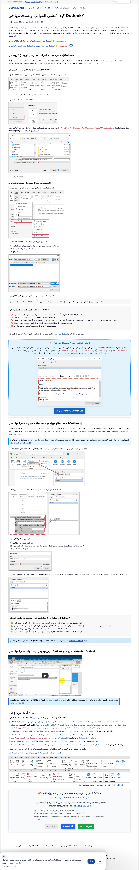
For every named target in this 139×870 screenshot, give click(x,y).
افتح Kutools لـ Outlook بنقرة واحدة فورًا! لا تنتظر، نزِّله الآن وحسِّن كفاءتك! (34, 753)
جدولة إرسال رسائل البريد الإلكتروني (114, 725)
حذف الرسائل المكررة (41, 731)
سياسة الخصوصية (70, 845)
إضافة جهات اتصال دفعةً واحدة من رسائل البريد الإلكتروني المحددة (85, 745)
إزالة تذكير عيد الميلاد (17, 745)
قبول (91, 861)
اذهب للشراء (110, 785)
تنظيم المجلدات (15, 731)
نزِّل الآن (120, 785)
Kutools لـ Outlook (61, 334)
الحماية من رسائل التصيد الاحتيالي (49, 741)
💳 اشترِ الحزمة (86, 826)
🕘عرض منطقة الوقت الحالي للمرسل (23, 741)
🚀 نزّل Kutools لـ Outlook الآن (69, 411)
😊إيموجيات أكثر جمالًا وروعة (59, 738)
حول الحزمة (51, 826)
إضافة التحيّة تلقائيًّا (73, 728)
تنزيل (39, 8)
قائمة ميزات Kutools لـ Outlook (90, 785)
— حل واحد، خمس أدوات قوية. (33, 2)
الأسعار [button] (47, 8)
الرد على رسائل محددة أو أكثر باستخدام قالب (32, 348)
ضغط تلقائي (14, 735)
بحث (84, 8)
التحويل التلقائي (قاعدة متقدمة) (91, 728)
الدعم (75, 8)
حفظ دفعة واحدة (73, 735)
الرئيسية (18, 845)
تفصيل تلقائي (24, 735)
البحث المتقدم (27, 731)
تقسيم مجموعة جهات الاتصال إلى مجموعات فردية (44, 745)
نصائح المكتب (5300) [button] (61, 8)
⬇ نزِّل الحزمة (68, 826)
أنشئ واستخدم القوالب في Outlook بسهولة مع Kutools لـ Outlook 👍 (32, 46)
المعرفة (35, 845)
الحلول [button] (31, 8)
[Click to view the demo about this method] (70, 46)
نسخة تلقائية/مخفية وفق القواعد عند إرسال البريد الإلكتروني (79, 725)
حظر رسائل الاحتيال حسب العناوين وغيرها (65, 731)
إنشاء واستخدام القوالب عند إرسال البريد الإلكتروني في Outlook (30, 41)
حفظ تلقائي (35, 735)
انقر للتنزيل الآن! (84, 806)
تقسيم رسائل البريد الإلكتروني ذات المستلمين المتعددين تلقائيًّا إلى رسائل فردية (38, 728)
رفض (100, 861)
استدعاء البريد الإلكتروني (89, 731)
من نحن (90, 845)
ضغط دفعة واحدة (46, 735)
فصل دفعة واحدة (59, 735)
